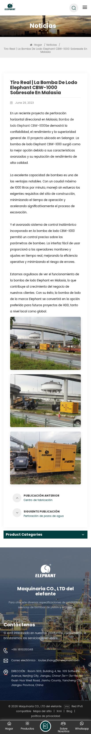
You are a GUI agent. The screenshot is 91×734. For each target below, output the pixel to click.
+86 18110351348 (22, 649)
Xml (59, 711)
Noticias (51, 45)
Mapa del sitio (42, 711)
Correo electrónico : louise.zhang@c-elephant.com (45, 660)
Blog (69, 711)
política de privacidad (45, 716)
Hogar (38, 45)
